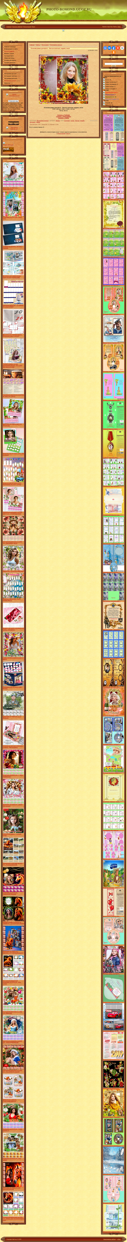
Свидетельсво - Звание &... (111, 630)
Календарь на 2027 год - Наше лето (12, 217)
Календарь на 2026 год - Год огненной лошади (11, 1188)
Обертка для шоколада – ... (111, 429)
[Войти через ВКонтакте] (109, 48)
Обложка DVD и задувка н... (112, 314)
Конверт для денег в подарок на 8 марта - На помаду (13, 629)
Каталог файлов (17, 26)
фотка (58, 120)
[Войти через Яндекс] (118, 48)
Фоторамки (45, 44)
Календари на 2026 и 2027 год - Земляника (12, 424)
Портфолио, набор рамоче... (112, 544)
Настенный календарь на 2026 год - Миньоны (12, 1012)
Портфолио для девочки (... (111, 199)
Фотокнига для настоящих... (112, 1031)
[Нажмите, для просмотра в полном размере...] (63, 103)
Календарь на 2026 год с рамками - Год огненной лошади (13, 952)
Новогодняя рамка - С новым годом (12, 834)
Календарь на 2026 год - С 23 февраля (12, 717)
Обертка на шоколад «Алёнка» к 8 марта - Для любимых (13, 746)
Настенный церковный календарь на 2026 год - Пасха (13, 395)
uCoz (118, 1239)
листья (77, 120)
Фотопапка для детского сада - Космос (12, 687)
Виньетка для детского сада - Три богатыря (13, 454)
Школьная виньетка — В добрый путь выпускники (13, 306)
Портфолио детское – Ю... (111, 687)
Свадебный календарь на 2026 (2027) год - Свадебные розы (12, 513)
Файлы (38, 44)
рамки (38, 122)
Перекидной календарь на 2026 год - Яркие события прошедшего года (13, 1218)
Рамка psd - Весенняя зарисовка (13, 571)
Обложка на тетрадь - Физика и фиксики (12, 247)
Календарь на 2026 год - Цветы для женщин (12, 805)
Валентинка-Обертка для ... (111, 916)
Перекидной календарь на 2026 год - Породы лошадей (13, 863)
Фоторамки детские (10, 73)
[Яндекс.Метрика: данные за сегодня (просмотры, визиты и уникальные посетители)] (8, 144)
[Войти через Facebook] (113, 48)
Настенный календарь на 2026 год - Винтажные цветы (12, 542)
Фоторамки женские (10, 76)
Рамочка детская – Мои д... (111, 888)
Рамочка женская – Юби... (111, 716)
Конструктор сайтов (109, 1239)
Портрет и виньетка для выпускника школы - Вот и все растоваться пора (12, 365)
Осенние (67, 120)
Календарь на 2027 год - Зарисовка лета (10, 188)
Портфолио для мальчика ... (112, 601)
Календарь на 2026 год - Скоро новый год (12, 1129)
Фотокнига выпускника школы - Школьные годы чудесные (13, 335)
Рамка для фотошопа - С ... (111, 343)
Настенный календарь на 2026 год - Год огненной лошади (12, 1071)
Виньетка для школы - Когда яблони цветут (12, 599)
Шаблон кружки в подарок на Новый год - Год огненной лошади (13, 922)
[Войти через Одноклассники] (114, 52)
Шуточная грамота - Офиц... (112, 228)
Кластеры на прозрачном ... (111, 1088)
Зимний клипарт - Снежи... (111, 1174)
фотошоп (32, 122)
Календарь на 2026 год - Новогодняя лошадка (10, 893)
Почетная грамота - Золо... (111, 802)
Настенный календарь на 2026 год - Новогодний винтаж (12, 1041)
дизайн (82, 120)
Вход (33, 26)
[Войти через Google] (122, 48)
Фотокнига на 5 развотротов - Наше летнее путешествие (12, 276)
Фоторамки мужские (10, 78)
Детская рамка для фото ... (111, 974)
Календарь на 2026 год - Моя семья (12, 1159)
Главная (9, 26)
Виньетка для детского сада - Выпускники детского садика (12, 483)
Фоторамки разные (10, 80)
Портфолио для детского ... (111, 257)
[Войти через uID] (105, 48)
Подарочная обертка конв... (111, 400)
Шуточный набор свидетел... (112, 171)
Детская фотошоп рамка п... (112, 773)
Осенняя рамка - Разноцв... (111, 1117)
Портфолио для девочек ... (111, 285)
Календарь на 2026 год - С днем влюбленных (13, 775)
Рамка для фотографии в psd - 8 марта (13, 658)
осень (72, 120)
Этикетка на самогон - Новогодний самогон (10, 1100)
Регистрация (27, 26)
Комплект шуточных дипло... (112, 142)
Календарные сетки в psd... (111, 1060)
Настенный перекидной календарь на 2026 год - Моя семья (12, 982)
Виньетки (7, 83)
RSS (119, 26)
